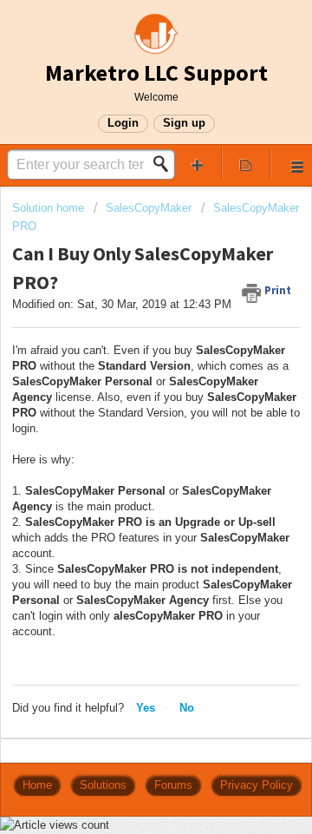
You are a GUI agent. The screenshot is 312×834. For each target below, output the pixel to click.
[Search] (166, 164)
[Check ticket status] (246, 164)
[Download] (124, 403)
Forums (173, 784)
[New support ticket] (197, 164)
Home (37, 784)
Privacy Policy (256, 784)
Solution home (50, 207)
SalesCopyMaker (149, 207)
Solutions (103, 784)
